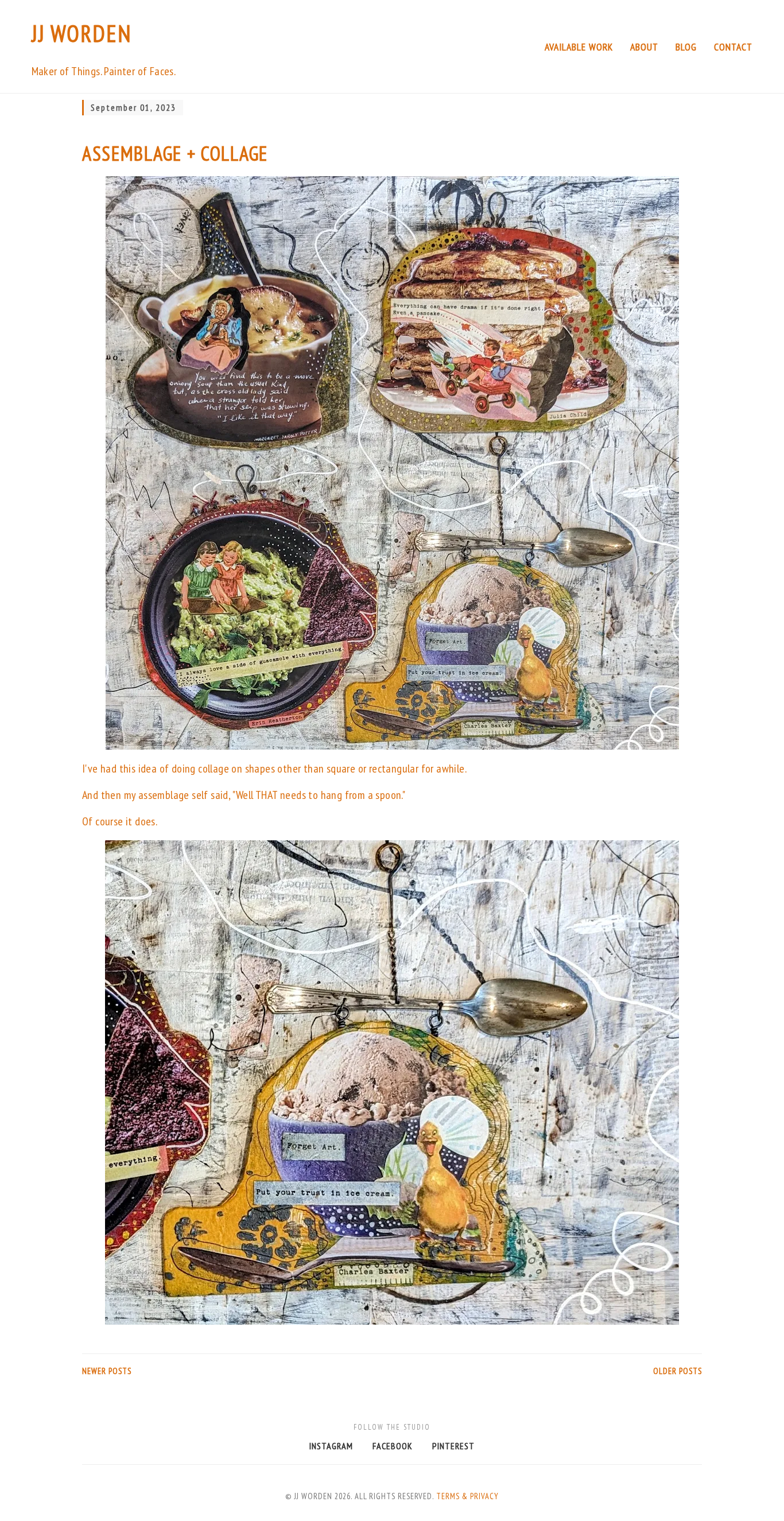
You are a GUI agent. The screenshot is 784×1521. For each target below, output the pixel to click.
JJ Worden (82, 33)
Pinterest (453, 1446)
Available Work (579, 46)
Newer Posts (106, 1370)
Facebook (392, 1446)
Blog (686, 46)
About (644, 46)
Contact (733, 46)
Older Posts (677, 1370)
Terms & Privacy (467, 1496)
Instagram (331, 1446)
